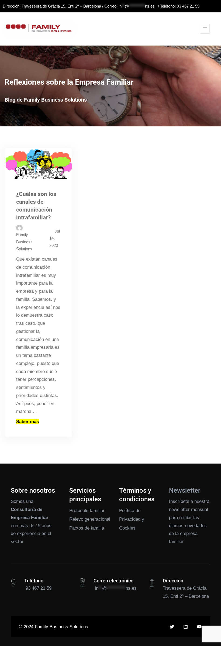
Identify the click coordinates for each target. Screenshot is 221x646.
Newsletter (184, 490)
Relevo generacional (89, 519)
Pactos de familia (86, 528)
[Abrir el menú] (205, 29)
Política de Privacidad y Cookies (131, 519)
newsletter (179, 509)
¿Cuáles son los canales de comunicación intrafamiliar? (36, 206)
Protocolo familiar (87, 510)
